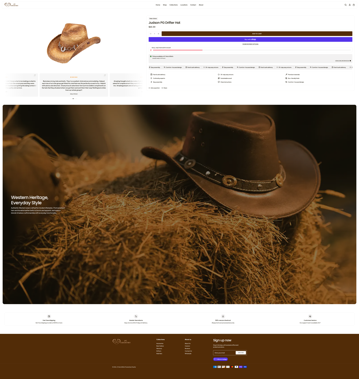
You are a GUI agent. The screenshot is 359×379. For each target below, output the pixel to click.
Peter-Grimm (153, 18)
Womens (159, 348)
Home (158, 5)
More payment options (250, 44)
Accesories (159, 343)
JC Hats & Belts (121, 367)
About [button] (201, 5)
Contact (193, 5)
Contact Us (188, 351)
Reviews (187, 348)
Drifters (158, 351)
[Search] (346, 5)
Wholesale (188, 353)
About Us (187, 343)
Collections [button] (173, 5)
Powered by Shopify (130, 367)
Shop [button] (165, 5)
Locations (183, 5)
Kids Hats (159, 353)
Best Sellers (160, 346)
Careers (187, 346)
